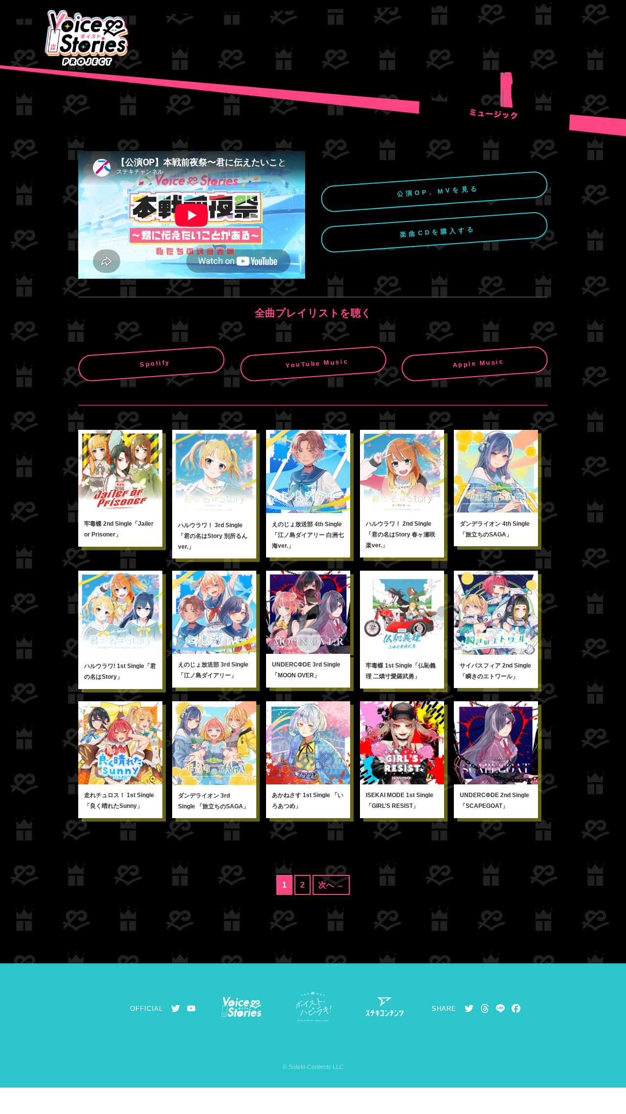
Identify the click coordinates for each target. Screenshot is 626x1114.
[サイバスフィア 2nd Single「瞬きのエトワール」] (496, 612)
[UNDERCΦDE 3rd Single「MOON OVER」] (308, 612)
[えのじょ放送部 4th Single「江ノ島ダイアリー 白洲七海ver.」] (308, 471)
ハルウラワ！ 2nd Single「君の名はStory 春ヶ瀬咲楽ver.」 (400, 534)
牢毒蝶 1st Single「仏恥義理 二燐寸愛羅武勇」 (401, 671)
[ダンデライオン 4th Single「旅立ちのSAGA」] (496, 471)
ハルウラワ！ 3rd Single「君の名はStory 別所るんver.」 (212, 536)
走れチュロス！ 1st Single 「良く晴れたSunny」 (119, 800)
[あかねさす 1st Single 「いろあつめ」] (308, 742)
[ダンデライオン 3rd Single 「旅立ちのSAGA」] (214, 742)
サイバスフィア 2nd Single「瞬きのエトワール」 (495, 671)
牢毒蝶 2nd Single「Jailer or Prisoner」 (119, 529)
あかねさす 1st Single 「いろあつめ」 (307, 800)
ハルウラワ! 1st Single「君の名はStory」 (120, 671)
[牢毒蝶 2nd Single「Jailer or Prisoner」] (120, 471)
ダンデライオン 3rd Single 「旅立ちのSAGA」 (213, 801)
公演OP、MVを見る (438, 191)
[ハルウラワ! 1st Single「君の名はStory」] (120, 613)
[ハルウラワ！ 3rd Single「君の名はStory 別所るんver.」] (214, 472)
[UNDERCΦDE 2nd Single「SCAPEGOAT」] (496, 742)
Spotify (154, 363)
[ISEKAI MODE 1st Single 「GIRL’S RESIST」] (402, 742)
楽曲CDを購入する (438, 231)
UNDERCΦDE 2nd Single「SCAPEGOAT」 (494, 800)
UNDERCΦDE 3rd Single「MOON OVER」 (306, 670)
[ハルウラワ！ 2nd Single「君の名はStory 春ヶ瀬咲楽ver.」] (402, 471)
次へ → (331, 885)
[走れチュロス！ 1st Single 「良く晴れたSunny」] (120, 742)
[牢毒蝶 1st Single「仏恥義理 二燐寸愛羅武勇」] (402, 613)
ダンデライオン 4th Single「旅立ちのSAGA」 (495, 529)
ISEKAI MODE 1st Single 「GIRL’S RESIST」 (399, 800)
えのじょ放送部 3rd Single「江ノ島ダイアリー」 (213, 670)
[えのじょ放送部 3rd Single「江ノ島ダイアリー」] (214, 612)
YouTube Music (316, 363)
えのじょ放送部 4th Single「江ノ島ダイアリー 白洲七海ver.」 (308, 535)
